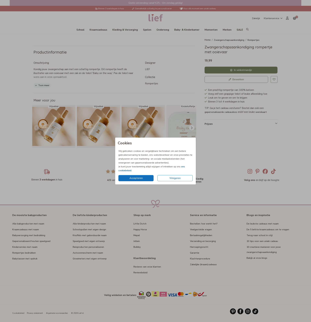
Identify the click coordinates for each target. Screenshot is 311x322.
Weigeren (175, 178)
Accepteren (136, 178)
